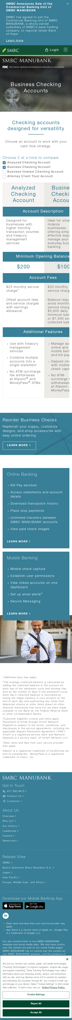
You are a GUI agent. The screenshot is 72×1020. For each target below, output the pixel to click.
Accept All (35, 1013)
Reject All (36, 1004)
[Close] (67, 959)
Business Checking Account (29, 167)
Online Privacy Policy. (54, 988)
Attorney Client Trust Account (30, 176)
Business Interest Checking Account (35, 172)
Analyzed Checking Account (29, 162)
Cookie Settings (36, 995)
